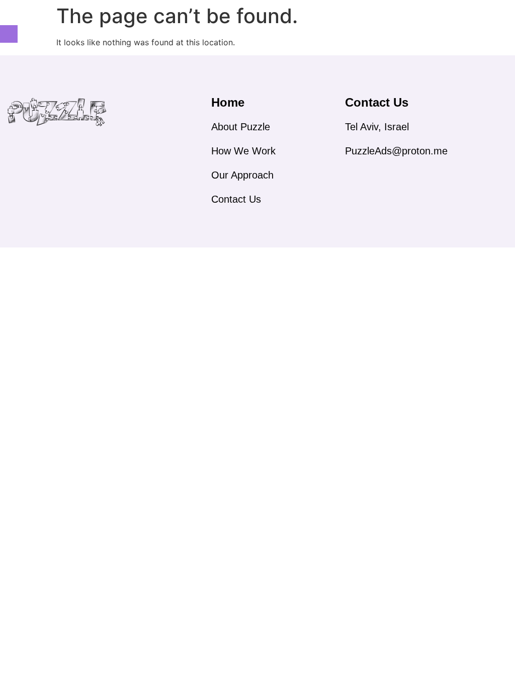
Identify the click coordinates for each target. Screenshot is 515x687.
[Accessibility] (9, 34)
